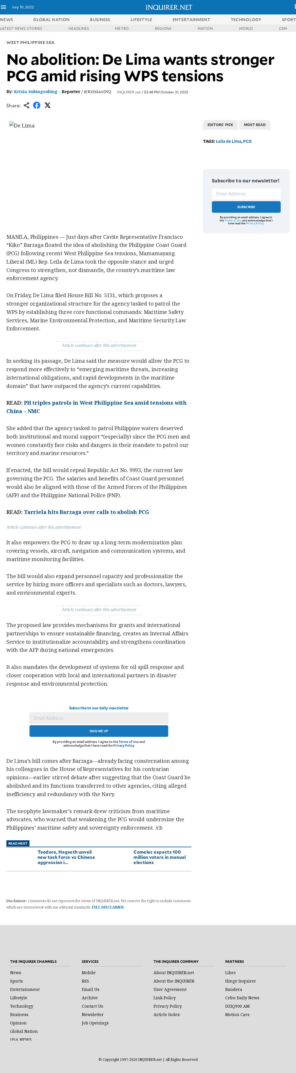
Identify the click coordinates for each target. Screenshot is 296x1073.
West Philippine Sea (30, 42)
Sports (16, 981)
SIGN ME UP (99, 731)
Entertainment (25, 989)
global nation (51, 19)
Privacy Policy (123, 745)
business (100, 19)
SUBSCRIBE (246, 207)
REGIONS (163, 28)
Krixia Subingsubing (36, 91)
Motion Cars (237, 1014)
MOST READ (255, 124)
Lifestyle (18, 997)
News (6, 19)
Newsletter (93, 1014)
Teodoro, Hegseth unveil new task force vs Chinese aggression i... (66, 857)
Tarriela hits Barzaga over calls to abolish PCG (86, 511)
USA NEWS (21, 1039)
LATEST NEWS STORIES (21, 28)
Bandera (233, 989)
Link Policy (164, 997)
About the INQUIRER (173, 981)
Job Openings (95, 1023)
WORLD (246, 28)
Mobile (89, 972)
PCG (247, 141)
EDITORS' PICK (220, 124)
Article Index (166, 1014)
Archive (90, 997)
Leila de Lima (228, 141)
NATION (205, 28)
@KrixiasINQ (97, 91)
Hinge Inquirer (240, 981)
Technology (21, 1006)
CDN (283, 28)
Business (19, 1014)
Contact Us (92, 1006)
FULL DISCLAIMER (108, 907)
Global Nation (24, 1031)
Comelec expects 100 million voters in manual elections (160, 857)
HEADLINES (79, 28)
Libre (230, 972)
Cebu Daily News (242, 997)
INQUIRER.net (129, 92)
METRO (122, 28)
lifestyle (141, 19)
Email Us (90, 989)
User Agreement (169, 989)
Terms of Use (129, 741)
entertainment (191, 19)
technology (246, 19)
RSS (85, 981)
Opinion (18, 1023)
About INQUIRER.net (173, 972)
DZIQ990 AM (237, 1006)
